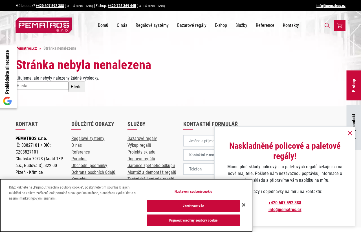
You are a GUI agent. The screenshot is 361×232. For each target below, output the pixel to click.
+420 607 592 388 (50, 5)
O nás (122, 25)
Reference (265, 25)
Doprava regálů (141, 158)
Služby (241, 25)
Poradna (79, 158)
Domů (103, 25)
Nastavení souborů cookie (193, 191)
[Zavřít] (243, 205)
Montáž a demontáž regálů (151, 172)
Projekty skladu (141, 152)
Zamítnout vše (193, 206)
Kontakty (291, 25)
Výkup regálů (139, 145)
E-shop (221, 25)
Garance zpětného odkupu (151, 165)
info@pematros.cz (330, 5)
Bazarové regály (191, 25)
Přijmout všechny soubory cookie (193, 220)
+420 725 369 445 (122, 5)
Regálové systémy (152, 25)
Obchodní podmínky (89, 165)
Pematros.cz (26, 48)
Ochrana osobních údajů (93, 172)
